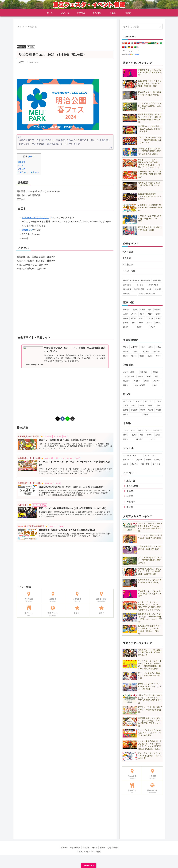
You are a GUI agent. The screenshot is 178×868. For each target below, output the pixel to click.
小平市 (158, 347)
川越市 (158, 406)
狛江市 (125, 356)
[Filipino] (137, 43)
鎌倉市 (154, 385)
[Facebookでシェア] (62, 418)
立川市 (150, 356)
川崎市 (140, 376)
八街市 (125, 430)
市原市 (140, 430)
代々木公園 (127, 251)
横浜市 (157, 376)
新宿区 (32, 47)
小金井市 (126, 351)
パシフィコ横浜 (128, 372)
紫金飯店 (26, 230)
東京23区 (22, 47)
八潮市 (125, 406)
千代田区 (158, 310)
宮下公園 (140, 285)
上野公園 (126, 258)
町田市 (133, 356)
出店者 (20, 165)
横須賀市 (126, 381)
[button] (72, 418)
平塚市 (149, 376)
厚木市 (155, 372)
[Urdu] (155, 43)
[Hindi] (149, 43)
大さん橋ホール (128, 376)
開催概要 (21, 162)
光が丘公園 (157, 280)
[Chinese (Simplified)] (126, 43)
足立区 (152, 327)
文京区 (158, 314)
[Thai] (146, 43)
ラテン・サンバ (149, 455)
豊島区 (139, 327)
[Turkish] (123, 47)
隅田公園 (126, 293)
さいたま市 (149, 401)
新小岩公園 (127, 289)
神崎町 (149, 435)
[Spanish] (132, 47)
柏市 (141, 435)
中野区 (142, 310)
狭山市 (150, 410)
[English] (123, 43)
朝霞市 (142, 410)
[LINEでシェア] (67, 418)
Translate (136, 54)
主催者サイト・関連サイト (29, 172)
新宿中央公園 (153, 285)
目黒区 (141, 323)
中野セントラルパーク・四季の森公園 (136, 280)
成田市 (125, 435)
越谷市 (125, 414)
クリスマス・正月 (129, 455)
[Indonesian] (140, 43)
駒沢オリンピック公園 (147, 293)
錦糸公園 (158, 289)
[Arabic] (161, 43)
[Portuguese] (135, 47)
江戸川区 (150, 318)
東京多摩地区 (75, 848)
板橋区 (141, 318)
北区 (149, 310)
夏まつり (139, 460)
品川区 (133, 314)
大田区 (150, 314)
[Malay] (143, 43)
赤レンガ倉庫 (140, 385)
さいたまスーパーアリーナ (132, 401)
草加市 (158, 410)
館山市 (153, 439)
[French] (126, 47)
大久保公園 (127, 285)
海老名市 (137, 381)
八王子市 (134, 347)
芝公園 (149, 289)
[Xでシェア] (57, 418)
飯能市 (146, 414)
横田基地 (146, 351)
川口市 (150, 406)
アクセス (21, 169)
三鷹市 (125, 347)
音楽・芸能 (145, 464)
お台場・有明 (128, 271)
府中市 (136, 351)
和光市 (141, 406)
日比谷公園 (127, 264)
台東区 (125, 314)
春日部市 (134, 410)
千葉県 (102, 848)
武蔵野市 (156, 351)
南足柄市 (143, 372)
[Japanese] (137, 47)
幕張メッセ (157, 430)
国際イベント (128, 460)
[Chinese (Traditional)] (129, 43)
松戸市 (134, 435)
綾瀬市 (146, 381)
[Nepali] (158, 43)
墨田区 (141, 314)
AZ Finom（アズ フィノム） (35, 217)
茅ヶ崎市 (156, 381)
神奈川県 (86, 848)
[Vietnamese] (135, 43)
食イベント (156, 464)
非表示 (31, 156)
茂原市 (125, 439)
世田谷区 (126, 310)
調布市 (158, 356)
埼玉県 (94, 848)
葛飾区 (125, 327)
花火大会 (135, 464)
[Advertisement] (65, 35)
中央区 (135, 310)
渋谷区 (125, 323)
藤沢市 (125, 385)
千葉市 (133, 430)
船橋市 (157, 435)
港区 (133, 323)
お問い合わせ (112, 848)
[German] (129, 47)
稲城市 (141, 356)
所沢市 (125, 410)
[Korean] (132, 43)
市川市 (148, 430)
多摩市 (150, 347)
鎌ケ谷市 (139, 439)
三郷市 (158, 401)
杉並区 (133, 318)
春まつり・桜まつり (153, 460)
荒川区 (157, 323)
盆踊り (125, 464)
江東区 (158, 318)
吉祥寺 (142, 347)
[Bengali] (152, 43)
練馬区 (149, 323)
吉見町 (133, 406)
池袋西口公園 (139, 289)
